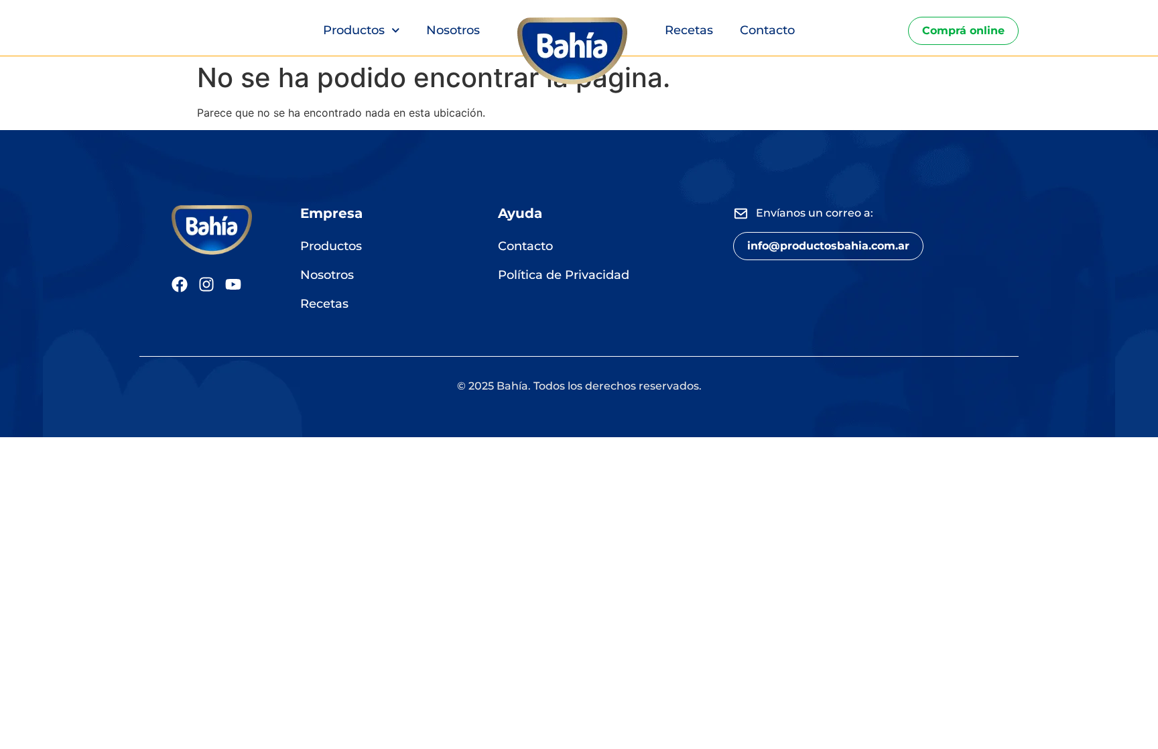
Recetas (689, 30)
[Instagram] (206, 284)
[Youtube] (233, 284)
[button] (828, 246)
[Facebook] (180, 284)
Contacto (767, 30)
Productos (354, 30)
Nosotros (453, 30)
